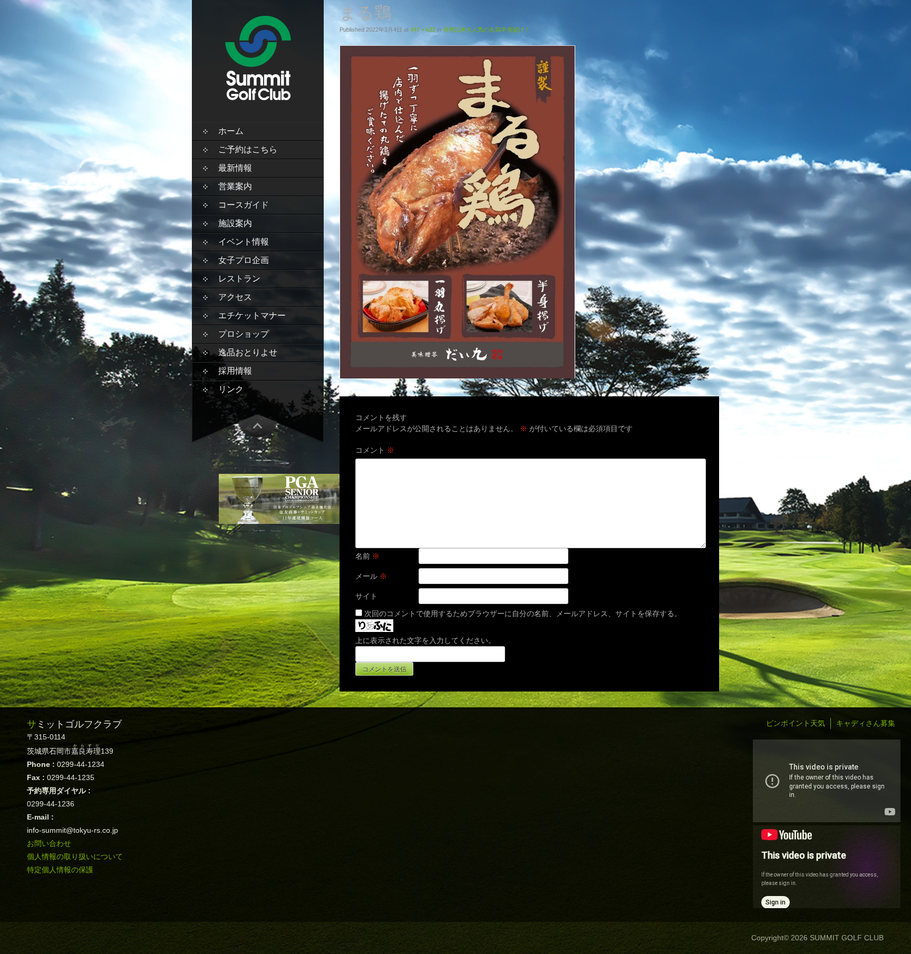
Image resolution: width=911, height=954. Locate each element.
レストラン (239, 278)
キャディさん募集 (865, 723)
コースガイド (243, 204)
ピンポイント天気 (795, 723)
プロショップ (243, 333)
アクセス (235, 297)
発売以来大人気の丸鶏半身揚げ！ (486, 29)
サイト (366, 596)
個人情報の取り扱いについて (75, 856)
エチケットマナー (252, 315)
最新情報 (235, 167)
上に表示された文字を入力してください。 (425, 640)
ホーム (231, 130)
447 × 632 (422, 29)
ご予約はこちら (247, 149)
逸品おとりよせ (247, 352)
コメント (374, 450)
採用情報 (235, 370)
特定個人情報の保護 (60, 869)
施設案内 (235, 223)
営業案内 (235, 186)
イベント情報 (243, 241)
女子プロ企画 (243, 260)
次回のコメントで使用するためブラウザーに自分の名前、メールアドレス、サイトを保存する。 (523, 613)
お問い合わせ (49, 843)
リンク (231, 389)
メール (371, 576)
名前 (367, 556)
